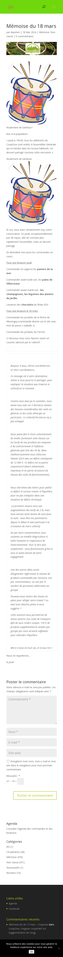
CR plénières (13, 852)
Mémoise (44, 32)
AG (8, 846)
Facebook (14, 908)
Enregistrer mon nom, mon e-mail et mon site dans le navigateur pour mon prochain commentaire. (31, 765)
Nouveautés (13, 867)
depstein (15, 32)
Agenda (13, 903)
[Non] (58, 948)
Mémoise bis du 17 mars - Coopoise (28, 924)
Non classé (12, 862)
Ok (31, 951)
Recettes (11, 872)
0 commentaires (25, 36)
